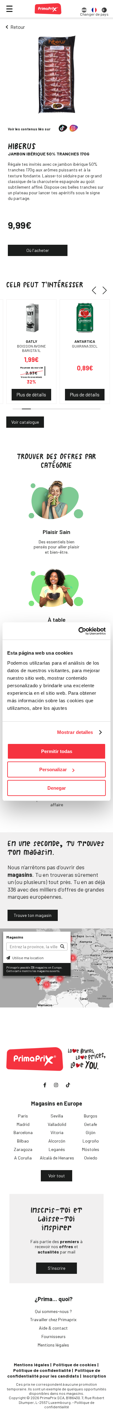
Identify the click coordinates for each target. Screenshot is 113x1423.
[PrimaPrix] (48, 9)
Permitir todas (56, 751)
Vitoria (57, 1132)
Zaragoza (23, 1149)
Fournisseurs (53, 1336)
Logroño (91, 1140)
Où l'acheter (37, 250)
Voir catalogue (25, 422)
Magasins (14, 937)
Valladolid (57, 1124)
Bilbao (23, 1140)
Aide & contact (53, 1328)
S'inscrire (56, 1268)
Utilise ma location (28, 957)
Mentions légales (53, 1344)
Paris (23, 1115)
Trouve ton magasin (32, 915)
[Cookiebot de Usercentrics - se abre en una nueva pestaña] (80, 631)
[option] (84, 8)
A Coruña (23, 1157)
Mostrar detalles (75, 732)
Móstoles (90, 1149)
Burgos (90, 1115)
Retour (17, 27)
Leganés (57, 1149)
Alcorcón (56, 1140)
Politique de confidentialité (42, 1370)
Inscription (94, 1376)
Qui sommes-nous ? (53, 1311)
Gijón (90, 1132)
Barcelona (23, 1132)
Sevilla (57, 1115)
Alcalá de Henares (57, 1157)
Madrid (23, 1124)
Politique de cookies (74, 1364)
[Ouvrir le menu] (9, 8)
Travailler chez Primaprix (53, 1319)
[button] (96, 290)
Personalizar (53, 769)
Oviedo (90, 1157)
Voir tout (56, 1175)
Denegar (56, 788)
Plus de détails (31, 394)
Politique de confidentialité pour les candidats (53, 1373)
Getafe (90, 1124)
